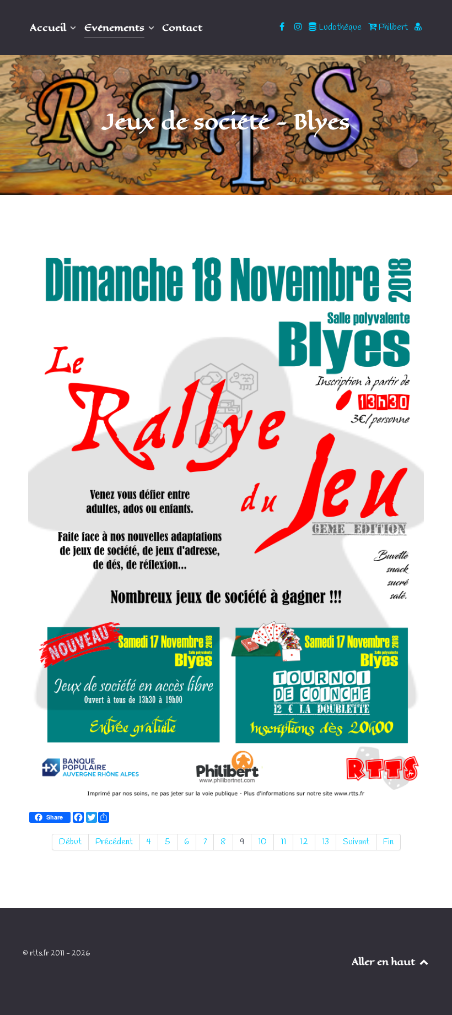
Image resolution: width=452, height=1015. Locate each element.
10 (262, 842)
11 (283, 842)
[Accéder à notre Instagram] (299, 27)
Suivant (356, 842)
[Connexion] (418, 27)
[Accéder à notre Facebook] (283, 27)
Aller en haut (385, 961)
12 (304, 842)
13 (325, 842)
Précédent (114, 842)
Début (70, 842)
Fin (388, 842)
